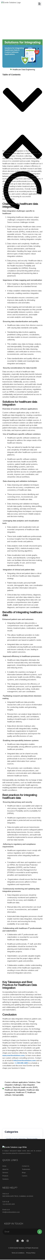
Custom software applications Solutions (20, 1082)
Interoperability (18, 1095)
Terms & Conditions (18, 1253)
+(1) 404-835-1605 (8, 1204)
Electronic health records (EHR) (25, 1087)
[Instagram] (28, 1241)
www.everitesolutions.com (13, 1055)
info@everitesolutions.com (11, 1212)
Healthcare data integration (15, 1090)
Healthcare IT (21, 1092)
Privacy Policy (30, 1253)
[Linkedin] (17, 1241)
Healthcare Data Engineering (23, 69)
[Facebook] (22, 1241)
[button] (40, 4)
